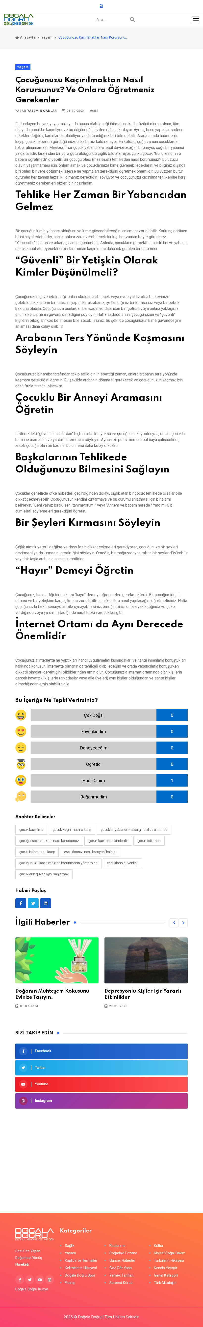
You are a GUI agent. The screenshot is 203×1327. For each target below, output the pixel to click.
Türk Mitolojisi (165, 1283)
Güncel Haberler (122, 1260)
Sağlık (69, 1246)
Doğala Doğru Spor (80, 1275)
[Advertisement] (101, 1153)
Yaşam (46, 37)
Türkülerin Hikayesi (169, 1260)
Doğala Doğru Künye (31, 1289)
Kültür (158, 1246)
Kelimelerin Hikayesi (81, 1268)
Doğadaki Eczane (123, 1253)
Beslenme (117, 1246)
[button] (174, 922)
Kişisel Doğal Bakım (169, 1253)
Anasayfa (27, 37)
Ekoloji (70, 1283)
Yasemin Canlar (42, 111)
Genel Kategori (166, 1275)
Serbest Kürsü (120, 1283)
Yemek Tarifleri (121, 1275)
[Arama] (132, 19)
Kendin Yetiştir (165, 1268)
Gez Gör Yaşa (120, 1268)
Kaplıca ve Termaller (81, 1260)
